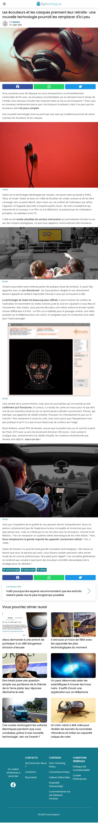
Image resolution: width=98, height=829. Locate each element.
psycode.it (31, 777)
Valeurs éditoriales (59, 777)
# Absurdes (28, 569)
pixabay (5, 189)
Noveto (5, 281)
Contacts (30, 772)
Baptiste (16, 22)
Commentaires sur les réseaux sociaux (60, 795)
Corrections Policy (59, 772)
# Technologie (11, 569)
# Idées (41, 569)
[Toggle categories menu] (4, 4)
